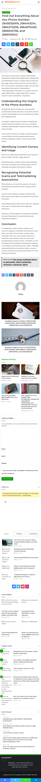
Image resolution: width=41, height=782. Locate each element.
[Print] (32, 275)
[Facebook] (3, 275)
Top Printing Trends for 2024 (23, 668)
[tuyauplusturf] (12, 2)
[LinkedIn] (10, 275)
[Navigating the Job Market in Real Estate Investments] (7, 654)
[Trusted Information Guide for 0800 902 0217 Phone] (7, 577)
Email (4, 456)
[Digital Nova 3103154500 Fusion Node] (11, 369)
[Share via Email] (28, 275)
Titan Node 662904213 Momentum (26, 557)
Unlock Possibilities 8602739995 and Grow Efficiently (10, 397)
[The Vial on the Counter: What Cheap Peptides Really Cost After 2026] (7, 542)
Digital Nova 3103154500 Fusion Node (10, 377)
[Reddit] (21, 275)
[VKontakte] (24, 275)
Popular (19, 534)
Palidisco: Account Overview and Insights (29, 377)
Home (5, 8)
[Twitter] (6, 275)
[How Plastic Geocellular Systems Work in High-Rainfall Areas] (7, 662)
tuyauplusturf (12, 8)
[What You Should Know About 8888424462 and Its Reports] (7, 568)
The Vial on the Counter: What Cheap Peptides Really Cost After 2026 (25, 542)
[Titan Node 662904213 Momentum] (7, 560)
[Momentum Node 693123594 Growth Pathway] (7, 551)
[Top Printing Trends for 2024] (7, 671)
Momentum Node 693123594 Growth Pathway (28, 613)
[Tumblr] (14, 275)
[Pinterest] (17, 275)
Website (4, 463)
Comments (33, 534)
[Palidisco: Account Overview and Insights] (30, 369)
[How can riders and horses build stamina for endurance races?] (7, 700)
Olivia (6, 39)
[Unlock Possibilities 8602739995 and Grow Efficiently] (11, 388)
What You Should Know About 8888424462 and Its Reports (30, 634)
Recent (6, 534)
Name (4, 449)
